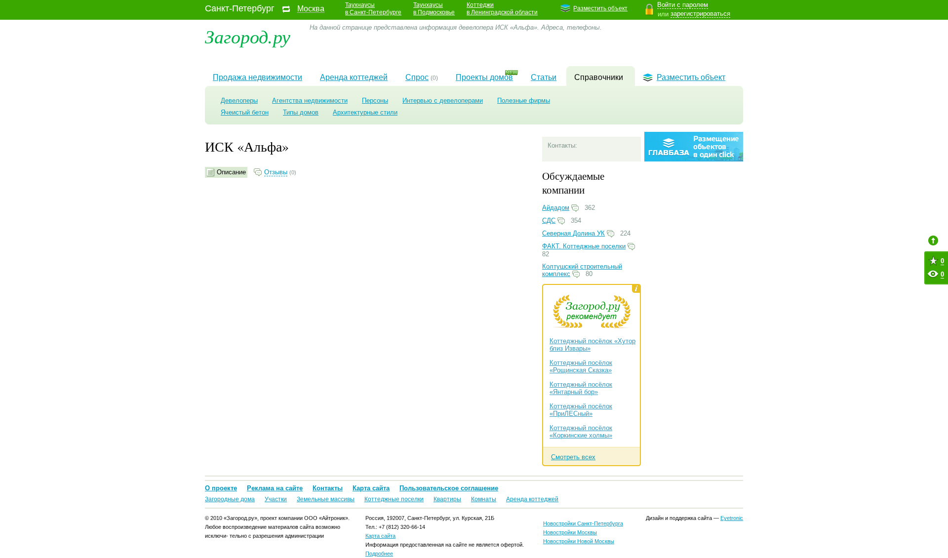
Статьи (543, 77)
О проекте (221, 488)
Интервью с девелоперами (442, 100)
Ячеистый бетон (245, 112)
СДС (548, 220)
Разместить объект (600, 8)
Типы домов (300, 112)
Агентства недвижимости (310, 100)
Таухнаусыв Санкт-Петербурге (373, 8)
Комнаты (483, 499)
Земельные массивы (326, 499)
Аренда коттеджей (354, 77)
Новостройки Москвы (570, 532)
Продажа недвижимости (257, 77)
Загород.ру (247, 35)
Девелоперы (239, 100)
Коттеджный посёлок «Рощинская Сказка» (581, 366)
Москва (310, 9)
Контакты (328, 488)
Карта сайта (371, 488)
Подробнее (379, 554)
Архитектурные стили (365, 112)
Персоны (375, 100)
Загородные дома (230, 499)
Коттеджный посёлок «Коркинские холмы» (581, 431)
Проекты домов (484, 77)
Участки (276, 499)
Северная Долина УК (573, 233)
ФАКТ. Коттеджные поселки (584, 246)
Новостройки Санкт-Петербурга (583, 523)
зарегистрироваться (700, 13)
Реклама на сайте (275, 488)
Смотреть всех (573, 457)
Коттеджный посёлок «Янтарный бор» (581, 388)
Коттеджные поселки (394, 499)
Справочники (598, 77)
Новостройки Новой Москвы (578, 541)
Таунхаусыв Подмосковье (434, 8)
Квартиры (447, 499)
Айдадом (555, 207)
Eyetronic (731, 518)
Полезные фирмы (523, 100)
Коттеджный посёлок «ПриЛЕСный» (581, 409)
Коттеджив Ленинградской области (502, 8)
